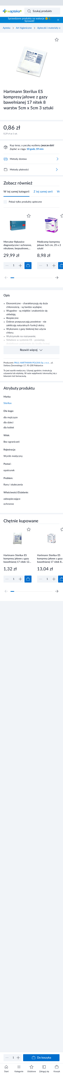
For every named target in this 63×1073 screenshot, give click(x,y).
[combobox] (42, 11)
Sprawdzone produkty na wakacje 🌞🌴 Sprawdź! (29, 19)
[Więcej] (56, 169)
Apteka (6, 28)
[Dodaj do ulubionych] (56, 39)
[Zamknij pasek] (58, 20)
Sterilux (8, 403)
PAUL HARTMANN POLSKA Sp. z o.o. (32, 363)
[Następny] (56, 277)
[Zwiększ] (18, 1057)
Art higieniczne (24, 28)
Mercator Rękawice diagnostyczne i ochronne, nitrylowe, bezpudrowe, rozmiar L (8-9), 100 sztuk (17, 245)
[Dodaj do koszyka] (27, 265)
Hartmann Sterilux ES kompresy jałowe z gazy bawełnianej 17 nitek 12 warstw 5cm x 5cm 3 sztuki (16, 558)
